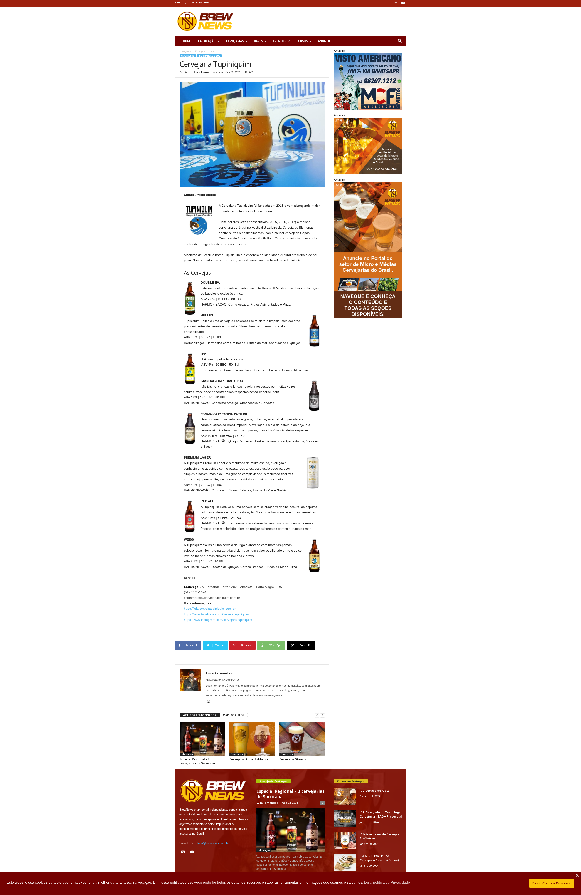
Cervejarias (235, 41)
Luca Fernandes (204, 72)
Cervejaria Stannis (292, 759)
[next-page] (322, 715)
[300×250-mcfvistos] (368, 81)
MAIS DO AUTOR (233, 715)
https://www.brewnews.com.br (222, 679)
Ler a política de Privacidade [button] (387, 882)
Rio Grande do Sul (209, 55)
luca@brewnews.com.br (213, 843)
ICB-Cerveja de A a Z (374, 790)
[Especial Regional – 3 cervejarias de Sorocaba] (202, 739)
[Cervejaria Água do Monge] (252, 739)
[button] (400, 41)
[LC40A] (368, 250)
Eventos (279, 41)
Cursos (302, 41)
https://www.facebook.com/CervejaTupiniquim (216, 614)
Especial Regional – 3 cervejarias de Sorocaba (197, 761)
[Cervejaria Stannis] (302, 739)
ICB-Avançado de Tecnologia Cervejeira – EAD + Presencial (381, 814)
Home (187, 41)
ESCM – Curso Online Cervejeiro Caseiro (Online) (379, 858)
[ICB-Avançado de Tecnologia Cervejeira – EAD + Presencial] (345, 818)
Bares (258, 41)
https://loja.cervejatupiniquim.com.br (210, 608)
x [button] (577, 875)
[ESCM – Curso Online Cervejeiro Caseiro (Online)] (345, 862)
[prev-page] (317, 715)
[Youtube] (403, 3)
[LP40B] (368, 146)
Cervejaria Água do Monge (248, 759)
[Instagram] (396, 3)
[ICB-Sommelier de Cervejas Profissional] (345, 840)
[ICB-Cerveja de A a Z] (345, 797)
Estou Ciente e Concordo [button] (551, 883)
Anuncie (324, 41)
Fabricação (207, 41)
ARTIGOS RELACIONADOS (199, 715)
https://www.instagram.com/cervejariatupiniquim (218, 620)
